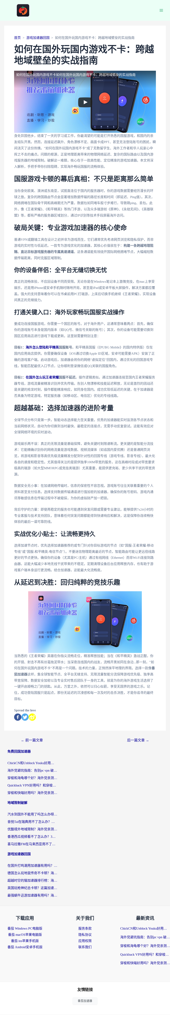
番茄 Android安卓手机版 (24, 947)
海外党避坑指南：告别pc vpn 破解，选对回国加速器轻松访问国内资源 (32, 770)
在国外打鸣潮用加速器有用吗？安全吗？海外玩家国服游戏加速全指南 (32, 865)
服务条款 (85, 928)
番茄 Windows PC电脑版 (24, 928)
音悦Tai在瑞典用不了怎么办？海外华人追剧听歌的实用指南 (32, 821)
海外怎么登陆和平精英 (42, 347)
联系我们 (85, 947)
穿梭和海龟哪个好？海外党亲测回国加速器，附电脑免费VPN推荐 (32, 778)
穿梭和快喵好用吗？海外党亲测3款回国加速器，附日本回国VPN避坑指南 (32, 793)
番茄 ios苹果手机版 (25, 941)
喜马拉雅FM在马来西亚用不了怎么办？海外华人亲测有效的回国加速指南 (32, 844)
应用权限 (85, 941)
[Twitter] (25, 717)
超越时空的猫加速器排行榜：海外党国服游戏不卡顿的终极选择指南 (32, 880)
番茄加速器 (85, 1000)
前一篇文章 (32, 740)
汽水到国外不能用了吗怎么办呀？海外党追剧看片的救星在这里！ (32, 814)
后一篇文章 (138, 740)
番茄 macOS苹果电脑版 (25, 934)
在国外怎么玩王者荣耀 (42, 377)
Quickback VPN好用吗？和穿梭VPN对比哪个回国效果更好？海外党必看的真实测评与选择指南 (32, 785)
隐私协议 (85, 934)
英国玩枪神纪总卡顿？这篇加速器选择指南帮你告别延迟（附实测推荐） (32, 888)
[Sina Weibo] (32, 717)
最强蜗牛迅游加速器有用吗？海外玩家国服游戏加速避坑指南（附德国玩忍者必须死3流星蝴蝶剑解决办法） (32, 895)
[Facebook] (17, 717)
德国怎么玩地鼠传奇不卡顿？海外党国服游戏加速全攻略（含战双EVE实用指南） (32, 873)
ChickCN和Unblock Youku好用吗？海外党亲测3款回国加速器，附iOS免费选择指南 (32, 763)
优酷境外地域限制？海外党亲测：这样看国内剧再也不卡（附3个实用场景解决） (32, 829)
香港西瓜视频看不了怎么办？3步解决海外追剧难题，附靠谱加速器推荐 (32, 836)
